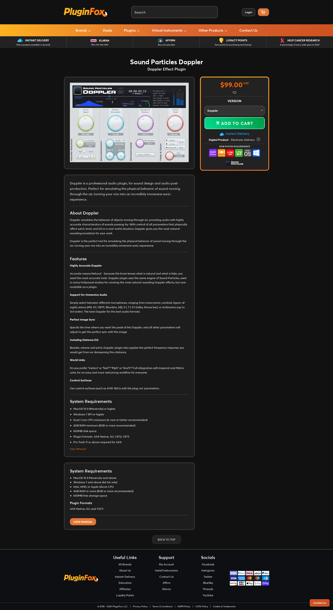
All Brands (124, 564)
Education (125, 582)
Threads (208, 589)
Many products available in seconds (33, 44)
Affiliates (125, 589)
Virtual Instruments (167, 30)
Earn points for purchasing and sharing (233, 44)
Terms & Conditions (162, 606)
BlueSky (208, 582)
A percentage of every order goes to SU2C (300, 44)
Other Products (211, 30)
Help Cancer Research (303, 40)
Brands (82, 30)
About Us (125, 570)
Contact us (319, 602)
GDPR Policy (183, 606)
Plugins (130, 30)
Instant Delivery (37, 40)
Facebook (208, 564)
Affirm (170, 40)
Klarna (104, 40)
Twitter (208, 576)
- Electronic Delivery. (232, 140)
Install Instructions (166, 570)
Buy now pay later (99, 44)
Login (248, 12)
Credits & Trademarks (224, 606)
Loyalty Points (236, 40)
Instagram (208, 570)
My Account (166, 564)
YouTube (208, 595)
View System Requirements (234, 146)
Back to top (166, 539)
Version (234, 101)
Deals (107, 30)
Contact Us (248, 30)
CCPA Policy (201, 606)
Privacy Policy (140, 606)
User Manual (78, 449)
